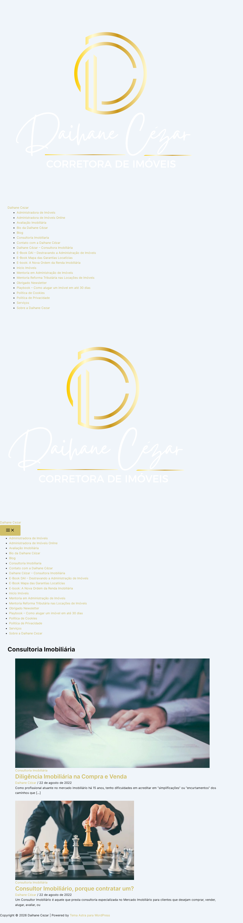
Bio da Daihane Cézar (32, 228)
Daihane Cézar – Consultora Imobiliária (45, 248)
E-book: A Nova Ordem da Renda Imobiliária (48, 263)
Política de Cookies (31, 293)
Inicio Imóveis (26, 268)
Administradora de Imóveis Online (41, 217)
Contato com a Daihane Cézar (38, 243)
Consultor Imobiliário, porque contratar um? (74, 888)
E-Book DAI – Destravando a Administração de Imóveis (56, 253)
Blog (20, 233)
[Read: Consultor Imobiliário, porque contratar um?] (74, 840)
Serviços (23, 303)
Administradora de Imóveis (36, 212)
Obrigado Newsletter (32, 283)
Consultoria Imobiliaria (33, 237)
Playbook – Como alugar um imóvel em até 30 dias (53, 288)
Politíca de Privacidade (33, 298)
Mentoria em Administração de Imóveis (45, 273)
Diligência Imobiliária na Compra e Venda (71, 776)
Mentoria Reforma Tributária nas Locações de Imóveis (55, 278)
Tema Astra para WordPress (90, 915)
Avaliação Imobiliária (31, 222)
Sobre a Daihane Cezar (33, 308)
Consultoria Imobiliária (31, 770)
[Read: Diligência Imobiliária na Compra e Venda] (112, 713)
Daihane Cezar (18, 207)
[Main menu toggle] (10, 530)
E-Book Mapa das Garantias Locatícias (45, 258)
